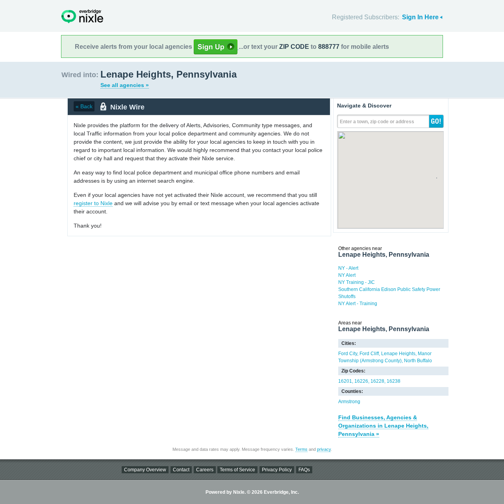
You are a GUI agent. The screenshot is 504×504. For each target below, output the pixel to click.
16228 (377, 381)
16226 (361, 381)
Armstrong (349, 401)
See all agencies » (124, 85)
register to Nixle (93, 203)
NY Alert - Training (357, 303)
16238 (393, 381)
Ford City (347, 353)
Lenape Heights (398, 353)
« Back (84, 106)
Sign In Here (420, 17)
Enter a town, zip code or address (377, 121)
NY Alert (347, 275)
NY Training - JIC (356, 282)
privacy (324, 449)
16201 (345, 381)
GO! (436, 121)
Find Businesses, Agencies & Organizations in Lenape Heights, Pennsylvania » (383, 425)
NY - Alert (348, 268)
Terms (301, 449)
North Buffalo (418, 360)
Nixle (82, 16)
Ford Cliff (369, 353)
